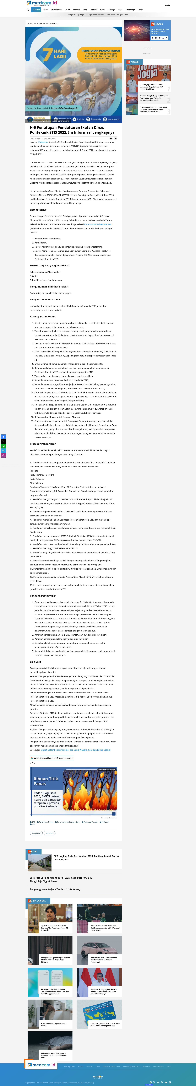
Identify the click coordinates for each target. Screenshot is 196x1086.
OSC (117, 15)
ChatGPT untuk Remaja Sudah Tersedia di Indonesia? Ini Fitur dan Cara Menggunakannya (55, 991)
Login (167, 5)
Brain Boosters (98, 15)
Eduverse (36, 10)
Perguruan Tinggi (90, 822)
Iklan (98, 1066)
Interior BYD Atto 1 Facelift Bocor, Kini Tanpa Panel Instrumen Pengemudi (104, 960)
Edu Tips (89, 15)
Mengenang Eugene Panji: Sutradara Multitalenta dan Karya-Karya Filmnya (55, 960)
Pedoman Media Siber (111, 1066)
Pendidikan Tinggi (46, 822)
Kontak (80, 1066)
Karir (169, 1066)
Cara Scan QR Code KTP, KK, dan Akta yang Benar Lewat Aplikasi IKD (105, 1024)
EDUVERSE (41, 23)
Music (67, 10)
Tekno (45, 10)
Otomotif (93, 10)
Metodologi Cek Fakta (131, 1066)
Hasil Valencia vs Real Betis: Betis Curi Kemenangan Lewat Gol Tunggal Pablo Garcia (105, 928)
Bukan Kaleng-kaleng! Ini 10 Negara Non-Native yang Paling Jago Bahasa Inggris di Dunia (154, 98)
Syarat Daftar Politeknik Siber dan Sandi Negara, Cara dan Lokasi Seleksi (76, 749)
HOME (30, 23)
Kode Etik (146, 1066)
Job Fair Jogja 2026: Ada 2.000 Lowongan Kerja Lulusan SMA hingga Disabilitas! (151, 87)
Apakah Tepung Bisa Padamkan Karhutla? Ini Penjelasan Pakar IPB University (54, 928)
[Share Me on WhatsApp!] (3, 446)
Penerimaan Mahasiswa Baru (98, 224)
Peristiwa (49, 833)
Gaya (85, 10)
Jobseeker (124, 15)
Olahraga (111, 10)
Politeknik (43, 142)
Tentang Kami (69, 1066)
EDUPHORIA (54, 23)
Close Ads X (149, 1084)
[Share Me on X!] (3, 441)
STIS (33, 824)
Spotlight (80, 15)
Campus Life (110, 15)
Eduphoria (72, 15)
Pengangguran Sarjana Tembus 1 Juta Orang (55, 889)
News (102, 10)
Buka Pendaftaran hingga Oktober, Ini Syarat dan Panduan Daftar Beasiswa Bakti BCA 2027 (153, 109)
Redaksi (90, 1066)
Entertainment (56, 10)
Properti (76, 10)
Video (120, 10)
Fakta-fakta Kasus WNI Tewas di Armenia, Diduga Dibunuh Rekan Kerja (54, 1055)
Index (140, 10)
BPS (33, 822)
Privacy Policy (158, 1066)
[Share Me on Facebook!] (3, 436)
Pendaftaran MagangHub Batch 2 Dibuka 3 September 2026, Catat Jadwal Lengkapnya (104, 991)
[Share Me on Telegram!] (3, 450)
